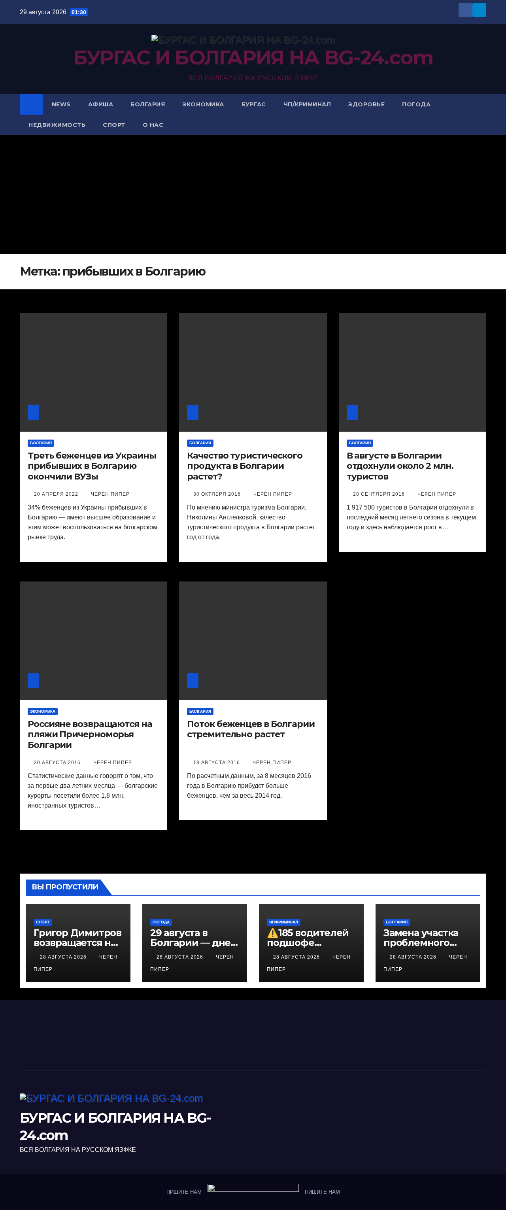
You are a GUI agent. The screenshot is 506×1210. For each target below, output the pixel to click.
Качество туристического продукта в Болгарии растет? (244, 466)
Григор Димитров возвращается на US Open (77, 942)
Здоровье (366, 104)
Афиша (100, 104)
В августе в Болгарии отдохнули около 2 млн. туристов (400, 466)
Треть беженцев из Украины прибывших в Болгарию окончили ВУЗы (92, 466)
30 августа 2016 (58, 762)
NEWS (61, 104)
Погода (416, 104)
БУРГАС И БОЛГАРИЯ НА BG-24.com (253, 57)
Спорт (114, 124)
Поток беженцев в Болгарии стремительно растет (251, 729)
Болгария (147, 104)
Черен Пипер (110, 494)
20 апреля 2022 (57, 494)
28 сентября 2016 (379, 494)
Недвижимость (56, 124)
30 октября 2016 (217, 494)
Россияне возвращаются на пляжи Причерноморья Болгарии (90, 734)
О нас (153, 124)
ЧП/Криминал (307, 104)
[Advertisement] (253, 194)
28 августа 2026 (64, 957)
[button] (480, 114)
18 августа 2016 (217, 762)
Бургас (254, 104)
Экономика (203, 104)
